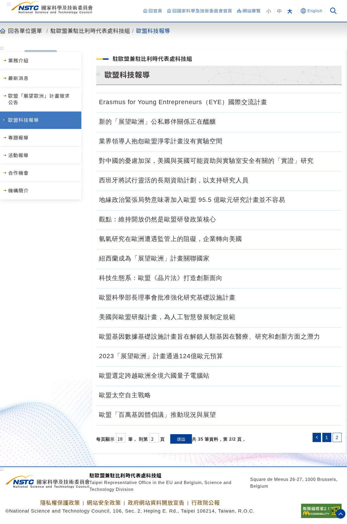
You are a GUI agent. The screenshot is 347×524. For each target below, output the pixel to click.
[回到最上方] (340, 514)
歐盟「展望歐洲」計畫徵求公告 (39, 99)
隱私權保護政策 (60, 503)
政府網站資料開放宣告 (156, 503)
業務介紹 (18, 60)
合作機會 (18, 173)
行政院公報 (205, 503)
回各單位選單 (25, 30)
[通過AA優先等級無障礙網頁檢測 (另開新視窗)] (321, 509)
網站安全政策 (104, 503)
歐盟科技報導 (153, 30)
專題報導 (18, 138)
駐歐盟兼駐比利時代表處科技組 (90, 30)
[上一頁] (317, 437)
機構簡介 (18, 190)
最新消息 (18, 78)
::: (9, 4)
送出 (181, 439)
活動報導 (18, 155)
